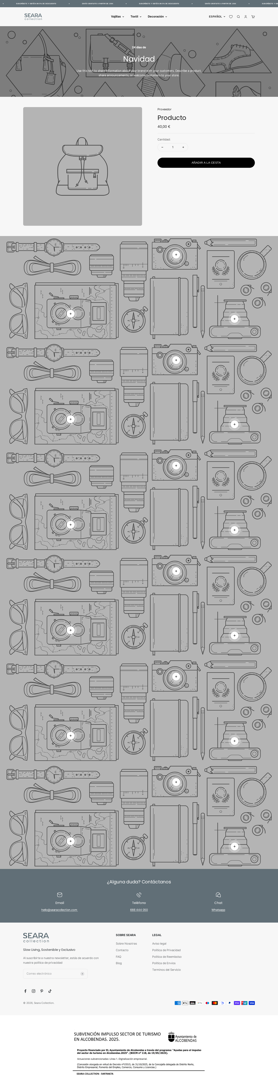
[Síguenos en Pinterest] (42, 991)
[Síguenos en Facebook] (25, 991)
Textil (134, 16)
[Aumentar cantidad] (183, 147)
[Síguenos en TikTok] (50, 991)
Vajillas (116, 16)
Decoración (156, 16)
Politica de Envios (164, 963)
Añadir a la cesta (206, 162)
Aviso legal (159, 943)
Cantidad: (164, 139)
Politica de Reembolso (166, 956)
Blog (119, 963)
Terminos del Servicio (166, 969)
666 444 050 (139, 909)
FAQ (118, 956)
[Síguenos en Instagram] (33, 991)
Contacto (122, 950)
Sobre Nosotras (126, 943)
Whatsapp (218, 909)
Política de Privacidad (166, 950)
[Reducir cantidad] (162, 147)
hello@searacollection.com (59, 909)
